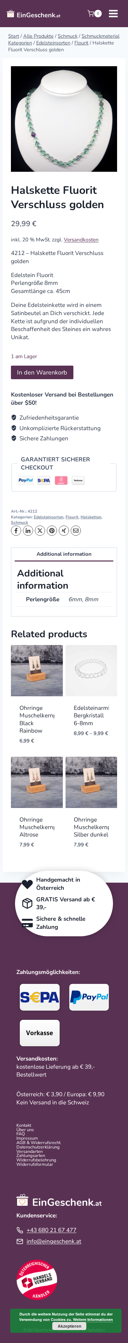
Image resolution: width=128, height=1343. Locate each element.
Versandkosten (81, 239)
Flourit (72, 517)
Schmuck (19, 522)
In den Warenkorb (42, 372)
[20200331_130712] (64, 119)
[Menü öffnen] (113, 13)
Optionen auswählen (90, 748)
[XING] (64, 531)
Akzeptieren (69, 1326)
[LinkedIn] (28, 531)
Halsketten (91, 517)
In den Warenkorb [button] (35, 748)
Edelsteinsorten (48, 517)
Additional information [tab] (64, 554)
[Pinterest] (52, 531)
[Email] (76, 531)
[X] (40, 531)
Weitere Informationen (93, 1319)
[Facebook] (16, 531)
